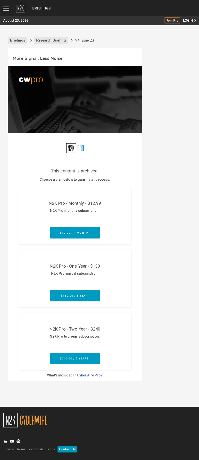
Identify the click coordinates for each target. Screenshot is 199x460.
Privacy (8, 449)
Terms (21, 449)
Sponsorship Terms (41, 449)
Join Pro (172, 20)
